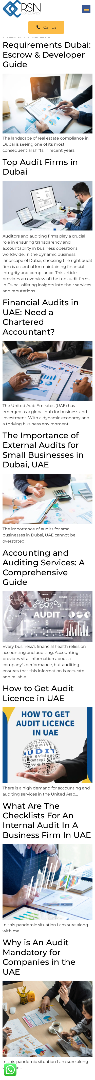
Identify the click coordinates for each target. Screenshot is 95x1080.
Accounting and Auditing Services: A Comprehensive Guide (44, 567)
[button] (86, 9)
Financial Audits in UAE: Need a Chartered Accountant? (41, 316)
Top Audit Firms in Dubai (40, 167)
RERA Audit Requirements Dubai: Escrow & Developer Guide (47, 49)
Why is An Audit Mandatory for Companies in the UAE (39, 956)
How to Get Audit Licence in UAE (38, 693)
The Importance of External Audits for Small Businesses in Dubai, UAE (43, 449)
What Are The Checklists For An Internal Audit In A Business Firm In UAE (47, 820)
